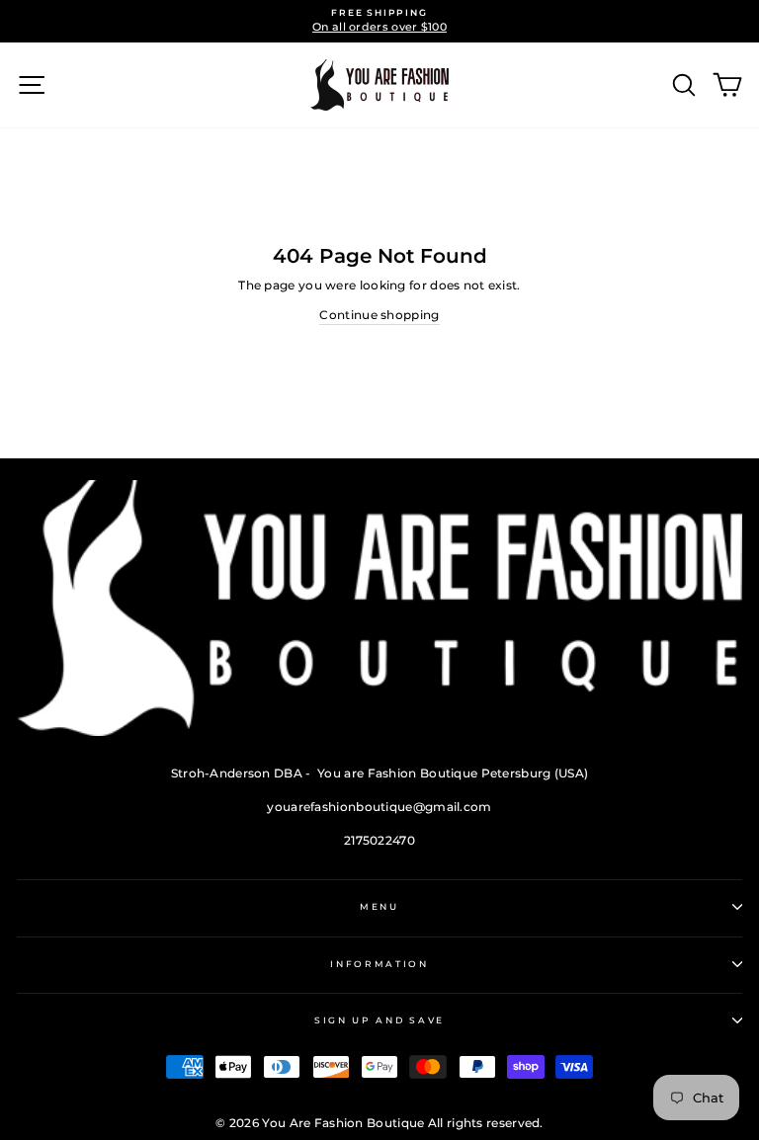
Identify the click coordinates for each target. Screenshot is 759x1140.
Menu (379, 906)
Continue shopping (379, 314)
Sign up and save (379, 1020)
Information (379, 963)
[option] (379, 21)
